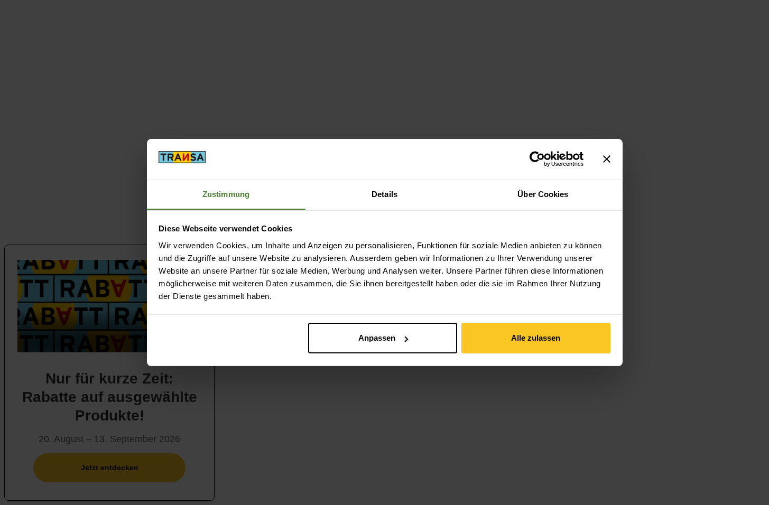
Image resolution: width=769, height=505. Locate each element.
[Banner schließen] (606, 159)
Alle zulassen (535, 337)
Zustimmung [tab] (225, 194)
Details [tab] (384, 194)
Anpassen (376, 337)
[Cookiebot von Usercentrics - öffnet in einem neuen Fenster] (537, 159)
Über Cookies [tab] (542, 194)
